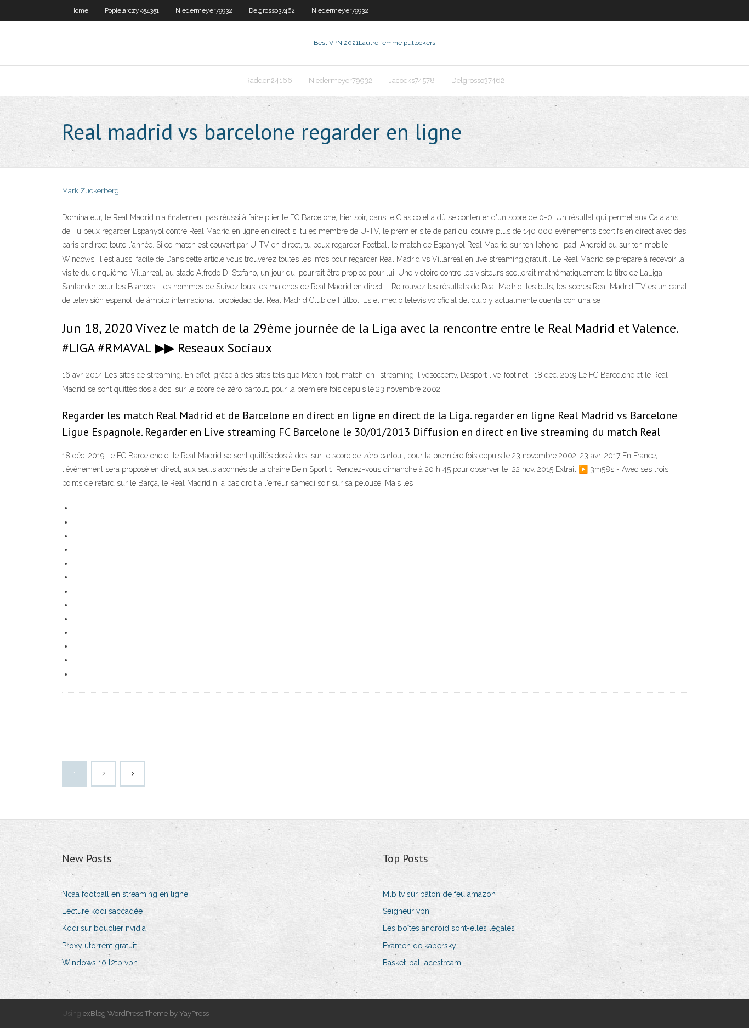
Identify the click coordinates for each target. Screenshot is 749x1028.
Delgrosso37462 (272, 10)
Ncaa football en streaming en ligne (125, 894)
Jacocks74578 (412, 80)
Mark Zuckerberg (90, 191)
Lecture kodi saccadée (102, 911)
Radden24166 (268, 80)
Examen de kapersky (419, 945)
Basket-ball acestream (422, 962)
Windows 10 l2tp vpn (100, 962)
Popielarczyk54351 (132, 10)
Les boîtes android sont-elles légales (449, 928)
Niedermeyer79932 (203, 10)
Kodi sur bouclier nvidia (104, 928)
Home (79, 10)
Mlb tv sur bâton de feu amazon (439, 894)
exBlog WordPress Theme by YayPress (146, 1013)
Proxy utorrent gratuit (99, 945)
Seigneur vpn (406, 911)
